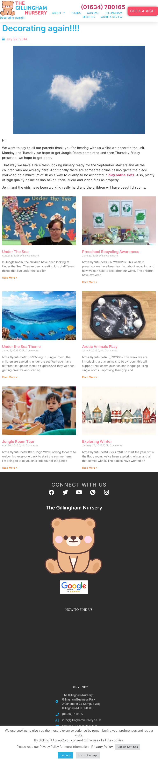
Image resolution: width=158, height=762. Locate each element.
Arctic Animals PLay (99, 346)
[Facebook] (51, 492)
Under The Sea (15, 251)
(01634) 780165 (103, 7)
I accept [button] (65, 755)
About (56, 12)
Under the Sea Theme (21, 346)
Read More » (9, 277)
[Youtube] (79, 492)
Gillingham (114, 12)
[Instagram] (106, 492)
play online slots (121, 175)
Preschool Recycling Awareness (110, 251)
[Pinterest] (93, 492)
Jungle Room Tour (18, 441)
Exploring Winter (97, 441)
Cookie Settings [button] (127, 746)
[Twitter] (65, 492)
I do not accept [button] (88, 755)
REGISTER (88, 17)
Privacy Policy (102, 747)
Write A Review (111, 17)
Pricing (76, 12)
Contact (93, 12)
